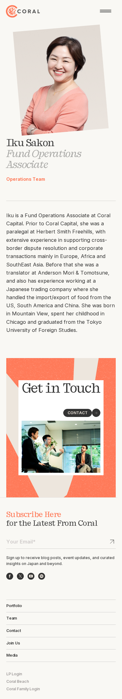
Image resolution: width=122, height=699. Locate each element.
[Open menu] (105, 11)
